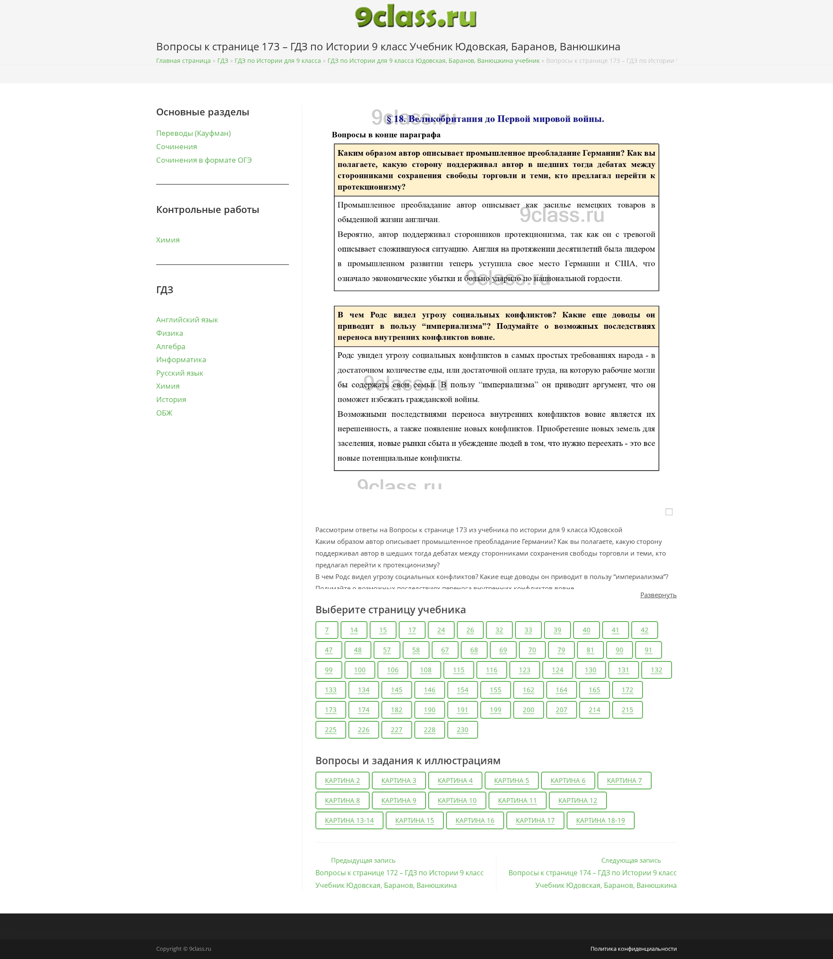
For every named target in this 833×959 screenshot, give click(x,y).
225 (331, 729)
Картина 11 (517, 800)
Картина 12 (577, 800)
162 (529, 689)
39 (557, 629)
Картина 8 (342, 800)
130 (591, 669)
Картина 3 (398, 780)
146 (430, 689)
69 (503, 649)
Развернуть (658, 594)
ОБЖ (164, 413)
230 (463, 729)
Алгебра (170, 346)
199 (496, 709)
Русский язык (179, 373)
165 (594, 689)
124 (558, 669)
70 (532, 649)
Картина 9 (398, 800)
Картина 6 (568, 780)
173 (331, 709)
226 (364, 729)
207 (561, 709)
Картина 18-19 (600, 820)
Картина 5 (511, 780)
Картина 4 (455, 780)
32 (499, 629)
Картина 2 (342, 780)
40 (586, 629)
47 (329, 649)
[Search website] (674, 48)
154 (463, 689)
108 (426, 669)
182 (397, 709)
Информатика (181, 359)
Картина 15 (414, 820)
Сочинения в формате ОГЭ (204, 160)
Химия (168, 240)
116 (492, 669)
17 (412, 629)
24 (441, 629)
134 (364, 689)
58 (416, 649)
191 (463, 709)
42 (645, 629)
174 (364, 709)
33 (528, 629)
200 (529, 709)
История (171, 399)
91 (649, 649)
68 (474, 649)
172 (627, 689)
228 (430, 729)
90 (619, 649)
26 (470, 629)
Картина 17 (535, 820)
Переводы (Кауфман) (193, 133)
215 (627, 709)
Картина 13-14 (349, 820)
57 (387, 649)
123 (525, 669)
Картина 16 (475, 820)
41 (616, 629)
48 (358, 649)
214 (594, 709)
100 (360, 669)
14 (354, 629)
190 (430, 709)
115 (459, 669)
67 (445, 649)
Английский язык (187, 319)
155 (496, 689)
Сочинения (176, 146)
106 (393, 669)
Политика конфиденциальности (633, 948)
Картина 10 (457, 800)
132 (656, 669)
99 (329, 669)
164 (561, 689)
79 (561, 649)
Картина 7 (624, 780)
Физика (169, 333)
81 (590, 649)
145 (397, 689)
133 (331, 689)
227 (397, 729)
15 (383, 629)
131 (624, 669)
